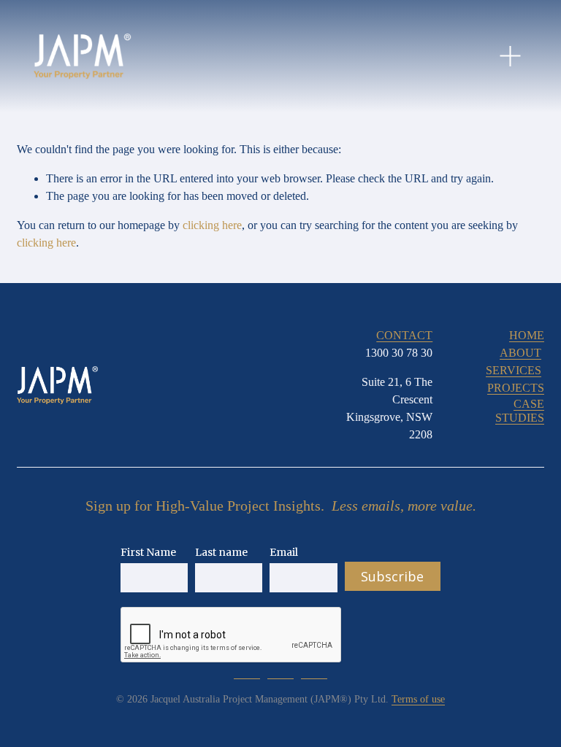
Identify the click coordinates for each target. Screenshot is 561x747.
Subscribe (392, 576)
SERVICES (513, 370)
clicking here (212, 225)
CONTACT (404, 335)
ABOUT (520, 353)
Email (284, 552)
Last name (221, 552)
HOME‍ (526, 335)
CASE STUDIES (519, 411)
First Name (148, 552)
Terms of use (418, 699)
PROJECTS (515, 388)
